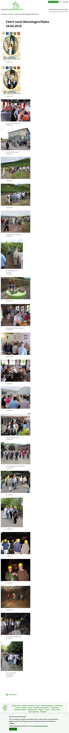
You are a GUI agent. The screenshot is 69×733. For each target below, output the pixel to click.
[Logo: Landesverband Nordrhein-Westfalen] (16, 6)
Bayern (38, 705)
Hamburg (24, 707)
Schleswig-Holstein (33, 711)
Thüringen (43, 711)
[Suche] (60, 2)
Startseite (4, 14)
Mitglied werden (53, 2)
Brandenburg (58, 705)
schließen (13, 729)
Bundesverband (16, 705)
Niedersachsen (55, 707)
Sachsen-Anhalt (55, 709)
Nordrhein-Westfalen (20, 709)
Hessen (30, 707)
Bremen (17, 707)
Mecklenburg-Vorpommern (41, 707)
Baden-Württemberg (28, 705)
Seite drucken (13, 694)
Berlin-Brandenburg (47, 705)
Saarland (41, 709)
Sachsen (47, 709)
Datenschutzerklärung (41, 726)
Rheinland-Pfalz (32, 709)
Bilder (11, 14)
